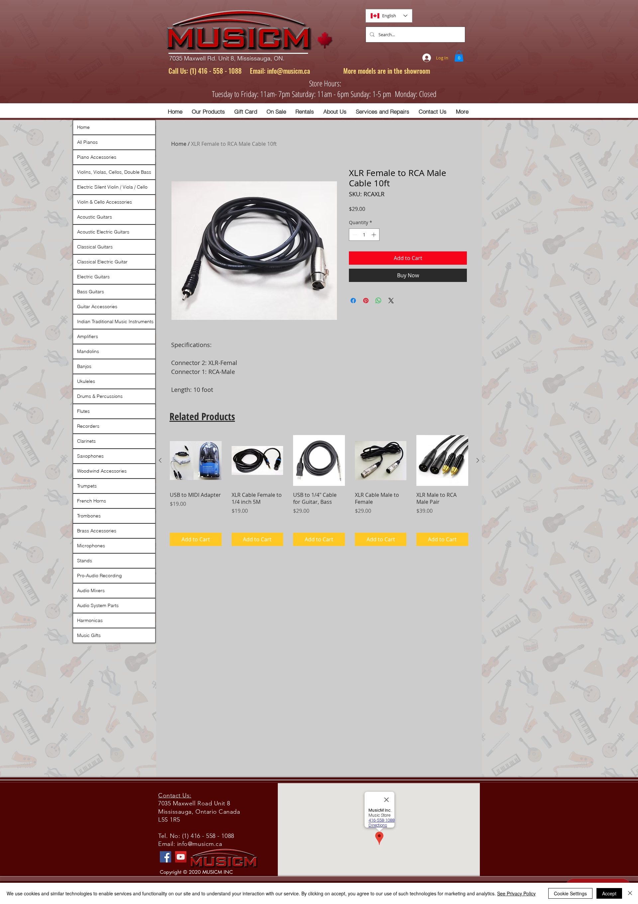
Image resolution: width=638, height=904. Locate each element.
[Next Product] (478, 460)
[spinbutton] (364, 234)
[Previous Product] (160, 460)
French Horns (91, 501)
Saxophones (90, 456)
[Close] (630, 893)
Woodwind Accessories (102, 471)
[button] (459, 55)
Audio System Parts (98, 605)
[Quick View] (196, 461)
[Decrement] (354, 234)
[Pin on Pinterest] (366, 301)
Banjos (84, 366)
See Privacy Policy (516, 893)
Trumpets (87, 486)
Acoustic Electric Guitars (103, 232)
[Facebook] (165, 856)
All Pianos (87, 142)
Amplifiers (87, 336)
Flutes (83, 411)
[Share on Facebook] (353, 301)
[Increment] (374, 234)
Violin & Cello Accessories (104, 202)
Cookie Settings (570, 893)
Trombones (89, 516)
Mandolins (88, 351)
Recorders (88, 426)
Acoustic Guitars (94, 217)
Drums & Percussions (100, 396)
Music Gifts (89, 635)
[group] (319, 490)
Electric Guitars (93, 277)
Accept (609, 893)
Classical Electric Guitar (102, 262)
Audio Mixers (91, 590)
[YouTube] (180, 856)
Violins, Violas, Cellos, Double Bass (114, 172)
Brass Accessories (96, 531)
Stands (84, 561)
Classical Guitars (95, 247)
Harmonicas (90, 620)
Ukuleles (86, 381)
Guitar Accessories (97, 307)
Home (178, 143)
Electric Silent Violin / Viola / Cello (112, 187)
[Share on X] (391, 301)
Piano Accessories (96, 157)
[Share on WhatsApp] (378, 301)
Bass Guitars (90, 292)
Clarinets (86, 441)
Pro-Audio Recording (99, 576)
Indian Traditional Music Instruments (115, 321)
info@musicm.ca (288, 71)
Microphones (91, 546)
